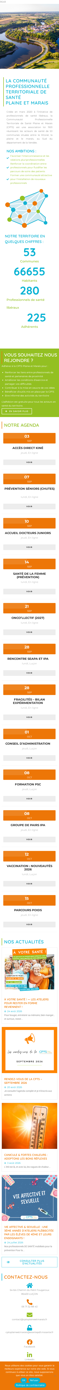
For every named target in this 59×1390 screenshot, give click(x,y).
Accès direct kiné (27, 448)
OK (23, 1380)
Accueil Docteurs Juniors (28, 533)
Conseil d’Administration (27, 743)
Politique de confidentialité (30, 1385)
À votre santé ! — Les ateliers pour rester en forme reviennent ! (26, 1003)
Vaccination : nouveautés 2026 (29, 867)
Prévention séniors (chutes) (29, 489)
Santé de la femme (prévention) (29, 575)
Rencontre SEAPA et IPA (28, 659)
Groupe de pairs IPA (28, 825)
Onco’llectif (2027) (27, 618)
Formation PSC (28, 784)
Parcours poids (28, 910)
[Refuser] (55, 1375)
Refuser (34, 1380)
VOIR (29, 462)
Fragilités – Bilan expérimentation (29, 701)
